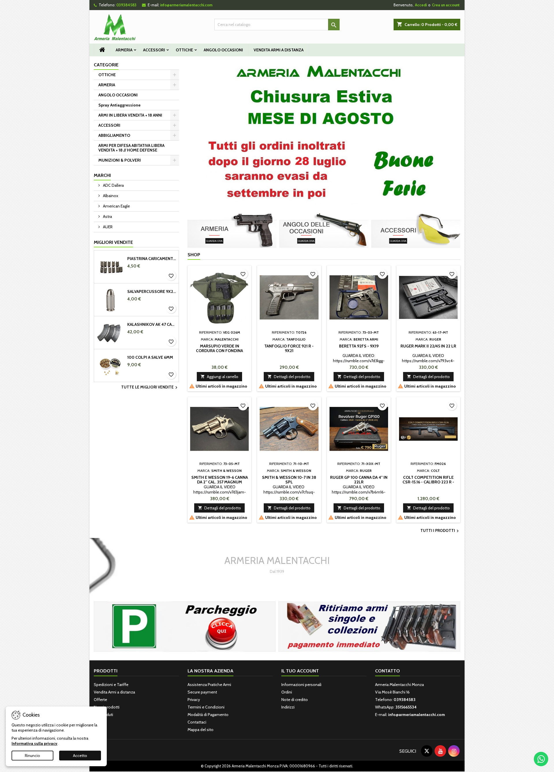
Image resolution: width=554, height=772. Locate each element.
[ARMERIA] (232, 229)
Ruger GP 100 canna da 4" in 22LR (359, 480)
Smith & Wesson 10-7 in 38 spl (289, 480)
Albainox (110, 195)
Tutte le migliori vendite (150, 387)
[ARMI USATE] (369, 626)
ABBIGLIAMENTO (114, 135)
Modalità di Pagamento (208, 714)
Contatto (387, 671)
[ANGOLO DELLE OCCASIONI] (323, 229)
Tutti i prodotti (440, 531)
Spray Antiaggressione (119, 105)
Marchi (102, 175)
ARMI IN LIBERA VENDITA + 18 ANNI (130, 115)
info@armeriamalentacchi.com (186, 5)
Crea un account (446, 5)
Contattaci (197, 722)
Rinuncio (32, 755)
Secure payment (202, 692)
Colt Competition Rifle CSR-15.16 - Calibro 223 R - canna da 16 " (428, 482)
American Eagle (116, 206)
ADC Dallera (113, 185)
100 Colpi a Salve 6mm (150, 357)
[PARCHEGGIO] (185, 626)
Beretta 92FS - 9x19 (359, 346)
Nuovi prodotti (106, 707)
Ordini (286, 692)
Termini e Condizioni (206, 707)
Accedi (421, 5)
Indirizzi (288, 707)
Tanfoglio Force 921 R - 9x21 (289, 348)
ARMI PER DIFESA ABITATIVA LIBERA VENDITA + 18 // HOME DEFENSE (131, 148)
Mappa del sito (201, 729)
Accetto (80, 755)
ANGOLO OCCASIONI (223, 50)
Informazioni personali (301, 684)
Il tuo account (300, 671)
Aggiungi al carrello (219, 376)
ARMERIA (124, 50)
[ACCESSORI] (415, 229)
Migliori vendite (113, 242)
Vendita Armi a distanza (279, 50)
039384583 (126, 5)
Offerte (100, 699)
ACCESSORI (154, 50)
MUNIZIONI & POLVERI (119, 160)
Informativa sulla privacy (34, 743)
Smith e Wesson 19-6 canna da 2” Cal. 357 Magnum (219, 480)
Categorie (106, 65)
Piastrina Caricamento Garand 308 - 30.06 (151, 258)
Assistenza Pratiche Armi (209, 684)
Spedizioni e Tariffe (111, 684)
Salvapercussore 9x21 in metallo (151, 291)
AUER (107, 226)
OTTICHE (184, 50)
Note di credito (294, 699)
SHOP (194, 254)
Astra (107, 216)
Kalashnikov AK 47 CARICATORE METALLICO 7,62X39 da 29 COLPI (151, 324)
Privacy (194, 699)
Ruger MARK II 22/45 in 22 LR (428, 346)
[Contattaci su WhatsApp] (541, 759)
